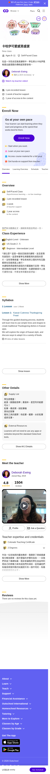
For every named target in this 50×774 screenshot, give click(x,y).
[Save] (44, 18)
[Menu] (43, 10)
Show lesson (24, 371)
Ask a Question (38, 528)
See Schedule (37, 770)
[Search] (39, 11)
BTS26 (36, 2)
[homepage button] (5, 11)
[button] (24, 548)
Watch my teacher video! (17, 81)
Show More (24, 283)
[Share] (38, 18)
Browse (14, 11)
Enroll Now (24, 138)
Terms (25, 4)
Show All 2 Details (24, 446)
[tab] (6, 169)
